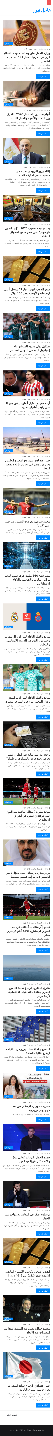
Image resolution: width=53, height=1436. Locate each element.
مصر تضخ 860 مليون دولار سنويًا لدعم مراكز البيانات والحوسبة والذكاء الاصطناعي (27, 579)
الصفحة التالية (12, 1415)
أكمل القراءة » (43, 76)
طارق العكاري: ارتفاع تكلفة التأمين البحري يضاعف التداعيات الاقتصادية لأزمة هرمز (29, 992)
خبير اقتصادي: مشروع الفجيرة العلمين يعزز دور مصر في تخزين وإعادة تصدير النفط (27, 464)
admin (46, 49)
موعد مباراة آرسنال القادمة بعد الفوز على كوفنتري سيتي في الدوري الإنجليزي (28, 815)
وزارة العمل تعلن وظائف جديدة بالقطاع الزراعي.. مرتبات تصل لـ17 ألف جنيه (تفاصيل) (27, 57)
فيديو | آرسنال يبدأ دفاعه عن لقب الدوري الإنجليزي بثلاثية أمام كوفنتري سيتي (28, 931)
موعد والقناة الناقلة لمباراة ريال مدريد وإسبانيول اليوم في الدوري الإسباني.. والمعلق (27, 640)
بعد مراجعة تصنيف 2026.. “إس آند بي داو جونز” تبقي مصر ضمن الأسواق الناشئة (27, 232)
